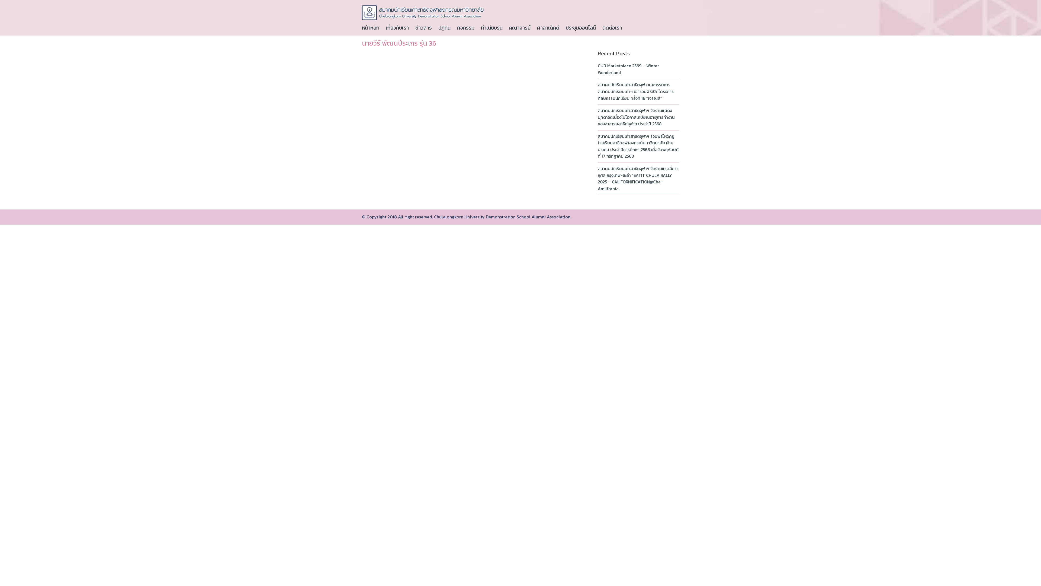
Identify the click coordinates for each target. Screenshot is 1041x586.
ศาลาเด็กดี (548, 28)
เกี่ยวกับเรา (397, 28)
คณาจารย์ (520, 28)
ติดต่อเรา (612, 28)
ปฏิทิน (444, 28)
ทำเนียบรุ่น (492, 28)
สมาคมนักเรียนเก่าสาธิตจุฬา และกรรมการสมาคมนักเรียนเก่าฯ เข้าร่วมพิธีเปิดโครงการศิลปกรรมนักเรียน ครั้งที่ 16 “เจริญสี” (636, 91)
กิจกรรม (465, 28)
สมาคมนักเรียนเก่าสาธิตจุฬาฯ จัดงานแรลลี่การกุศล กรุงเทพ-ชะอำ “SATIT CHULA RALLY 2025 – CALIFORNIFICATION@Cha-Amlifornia (638, 178)
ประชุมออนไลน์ (581, 28)
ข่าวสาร (423, 28)
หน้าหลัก (370, 28)
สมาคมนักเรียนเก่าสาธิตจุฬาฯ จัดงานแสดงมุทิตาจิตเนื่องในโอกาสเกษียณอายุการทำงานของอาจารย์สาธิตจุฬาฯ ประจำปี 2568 (636, 117)
